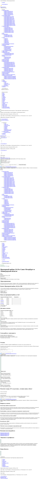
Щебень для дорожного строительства (8, 74)
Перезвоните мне (3, 135)
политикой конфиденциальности (10, 166)
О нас (5, 82)
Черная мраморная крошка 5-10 (9, 64)
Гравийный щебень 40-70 (8, 29)
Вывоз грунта (4, 105)
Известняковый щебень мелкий (9, 23)
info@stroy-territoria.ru (4, 478)
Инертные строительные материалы (8, 71)
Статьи (3, 460)
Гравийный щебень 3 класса (9, 32)
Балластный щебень (5, 60)
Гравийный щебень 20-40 (8, 28)
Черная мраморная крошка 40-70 (9, 66)
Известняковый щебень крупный (9, 25)
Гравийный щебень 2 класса (9, 31)
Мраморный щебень (5, 67)
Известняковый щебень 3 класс (9, 22)
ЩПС (3, 33)
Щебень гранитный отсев (8, 11)
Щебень (3, 94)
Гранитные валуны (7, 56)
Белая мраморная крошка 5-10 (9, 62)
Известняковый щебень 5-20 (9, 17)
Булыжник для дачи (7, 49)
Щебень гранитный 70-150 (8, 14)
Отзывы (3, 464)
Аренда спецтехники (5, 257)
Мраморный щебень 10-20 (8, 231)
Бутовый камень (5, 195)
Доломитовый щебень (6, 52)
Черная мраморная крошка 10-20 (9, 65)
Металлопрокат (5, 246)
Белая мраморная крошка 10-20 (9, 224)
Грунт (3, 101)
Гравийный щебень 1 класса (9, 30)
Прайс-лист (6, 83)
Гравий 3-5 (6, 39)
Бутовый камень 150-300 (8, 36)
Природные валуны (7, 57)
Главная (3, 80)
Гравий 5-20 (6, 202)
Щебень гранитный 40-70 (8, 13)
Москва (3, 2)
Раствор (3, 98)
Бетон (3, 243)
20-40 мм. (2, 300)
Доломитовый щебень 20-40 (9, 53)
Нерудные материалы (6, 72)
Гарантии (4, 133)
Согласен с (9, 166)
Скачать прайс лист (3, 306)
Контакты (4, 86)
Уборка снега (4, 106)
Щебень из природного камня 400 (10, 76)
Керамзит (3, 99)
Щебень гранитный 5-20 (8, 12)
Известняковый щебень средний (9, 24)
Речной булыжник (7, 209)
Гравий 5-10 (6, 40)
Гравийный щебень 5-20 (8, 27)
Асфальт (3, 103)
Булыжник (4, 45)
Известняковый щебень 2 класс (9, 21)
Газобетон (4, 97)
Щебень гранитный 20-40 (8, 174)
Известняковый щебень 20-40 (9, 18)
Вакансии (6, 128)
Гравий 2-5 (6, 38)
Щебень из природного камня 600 (10, 238)
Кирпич (3, 100)
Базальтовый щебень (5, 44)
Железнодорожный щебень (6, 55)
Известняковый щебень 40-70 (9, 19)
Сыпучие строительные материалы (8, 43)
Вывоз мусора (4, 104)
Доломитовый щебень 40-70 (9, 54)
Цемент (3, 250)
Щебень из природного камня (7, 75)
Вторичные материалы (6, 107)
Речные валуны (6, 58)
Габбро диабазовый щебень (6, 50)
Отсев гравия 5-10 (7, 188)
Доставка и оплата (5, 85)
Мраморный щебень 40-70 (8, 69)
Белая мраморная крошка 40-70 (9, 63)
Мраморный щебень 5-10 (8, 70)
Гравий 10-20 (6, 42)
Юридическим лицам (7, 129)
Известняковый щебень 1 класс (9, 20)
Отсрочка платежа (7, 132)
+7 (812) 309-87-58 (4, 4)
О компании (4, 81)
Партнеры (6, 126)
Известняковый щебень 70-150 (9, 181)
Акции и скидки (7, 125)
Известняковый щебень (6, 15)
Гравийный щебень (5, 26)
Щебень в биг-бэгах (5, 59)
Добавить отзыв (3, 371)
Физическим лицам (7, 130)
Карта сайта (4, 461)
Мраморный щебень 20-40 (8, 68)
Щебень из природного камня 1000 (10, 78)
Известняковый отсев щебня (9, 16)
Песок (3, 93)
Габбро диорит (4, 51)
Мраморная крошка (5, 61)
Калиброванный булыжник (8, 46)
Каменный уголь (5, 102)
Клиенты (5, 127)
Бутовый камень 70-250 (8, 35)
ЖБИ (3, 95)
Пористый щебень (5, 73)
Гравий (3, 37)
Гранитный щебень (5, 10)
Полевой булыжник (7, 47)
